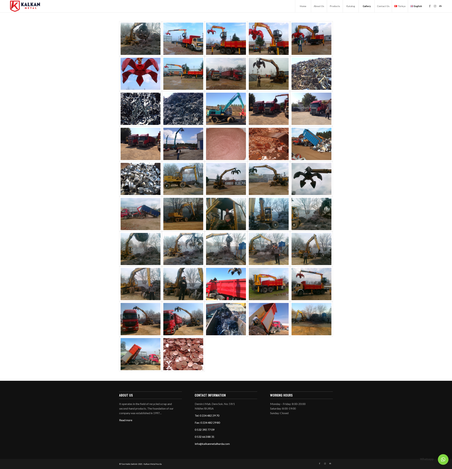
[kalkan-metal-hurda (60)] (268, 38)
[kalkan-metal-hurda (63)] (183, 73)
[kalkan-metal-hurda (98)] (140, 249)
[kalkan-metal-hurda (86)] (268, 143)
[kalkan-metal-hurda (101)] (268, 249)
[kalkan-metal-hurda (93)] (140, 214)
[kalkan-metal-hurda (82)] (226, 143)
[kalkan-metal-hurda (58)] (183, 38)
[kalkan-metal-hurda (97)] (311, 214)
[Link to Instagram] (435, 6)
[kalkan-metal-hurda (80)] (140, 143)
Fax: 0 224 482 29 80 (207, 422)
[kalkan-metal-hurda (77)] (226, 108)
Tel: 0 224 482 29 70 (207, 415)
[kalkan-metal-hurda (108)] (226, 319)
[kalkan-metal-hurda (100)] (226, 249)
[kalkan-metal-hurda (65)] (268, 73)
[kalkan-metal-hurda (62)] (140, 73)
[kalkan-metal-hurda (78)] (268, 108)
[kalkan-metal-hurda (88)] (140, 179)
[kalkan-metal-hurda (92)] (311, 179)
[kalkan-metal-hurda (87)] (311, 143)
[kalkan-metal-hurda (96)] (268, 214)
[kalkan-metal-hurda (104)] (183, 284)
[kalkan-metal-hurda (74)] (140, 108)
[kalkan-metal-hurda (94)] (183, 214)
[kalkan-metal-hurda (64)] (226, 73)
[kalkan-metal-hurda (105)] (226, 284)
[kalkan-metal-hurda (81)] (183, 143)
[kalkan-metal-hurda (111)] (268, 319)
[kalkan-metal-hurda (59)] (226, 38)
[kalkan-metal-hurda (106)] (140, 319)
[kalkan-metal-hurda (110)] (140, 354)
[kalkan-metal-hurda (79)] (311, 108)
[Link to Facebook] (429, 6)
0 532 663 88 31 (204, 436)
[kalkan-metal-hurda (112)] (268, 284)
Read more (125, 420)
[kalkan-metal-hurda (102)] (311, 249)
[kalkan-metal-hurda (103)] (140, 284)
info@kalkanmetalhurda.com (212, 443)
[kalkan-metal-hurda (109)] (311, 319)
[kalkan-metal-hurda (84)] (183, 354)
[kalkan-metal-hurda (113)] (311, 284)
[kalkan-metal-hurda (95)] (226, 214)
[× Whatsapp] (443, 459)
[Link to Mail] (440, 6)
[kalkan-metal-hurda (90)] (226, 179)
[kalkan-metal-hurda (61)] (311, 38)
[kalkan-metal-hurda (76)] (183, 108)
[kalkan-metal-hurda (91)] (268, 179)
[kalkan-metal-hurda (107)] (183, 319)
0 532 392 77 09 (204, 429)
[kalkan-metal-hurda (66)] (311, 73)
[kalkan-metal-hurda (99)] (183, 249)
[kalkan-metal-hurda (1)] (140, 38)
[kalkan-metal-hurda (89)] (183, 179)
